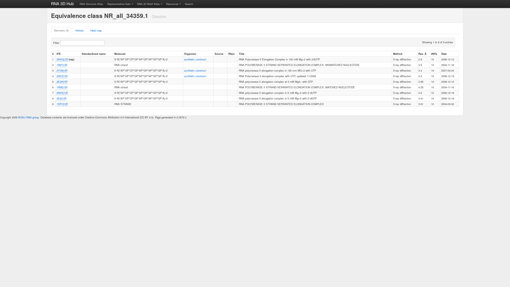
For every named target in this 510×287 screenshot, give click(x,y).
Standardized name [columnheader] (94, 54)
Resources (172, 4)
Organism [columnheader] (190, 54)
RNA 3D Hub (62, 3)
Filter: (57, 43)
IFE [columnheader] (59, 54)
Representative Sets (119, 4)
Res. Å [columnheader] (422, 54)
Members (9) (61, 30)
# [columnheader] (53, 54)
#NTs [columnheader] (434, 54)
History (80, 30)
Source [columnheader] (219, 54)
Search (189, 4)
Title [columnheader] (241, 54)
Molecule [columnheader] (120, 54)
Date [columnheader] (444, 54)
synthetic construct (195, 59)
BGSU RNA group (28, 117)
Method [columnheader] (397, 54)
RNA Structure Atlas (91, 4)
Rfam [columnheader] (231, 54)
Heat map (96, 30)
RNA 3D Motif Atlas (148, 4)
